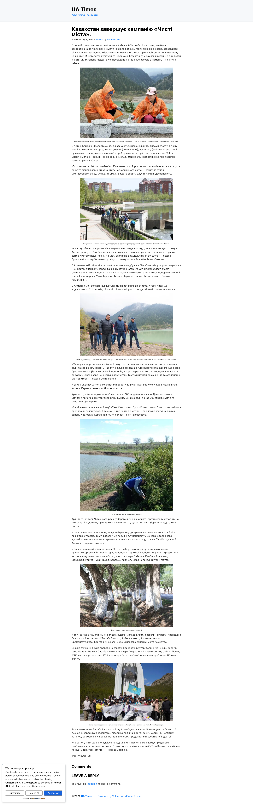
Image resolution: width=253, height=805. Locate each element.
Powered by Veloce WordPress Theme (120, 796)
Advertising (78, 14)
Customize (14, 793)
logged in (92, 783)
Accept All (53, 793)
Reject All (34, 793)
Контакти (92, 14)
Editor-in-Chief (113, 39)
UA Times (84, 9)
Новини (99, 39)
